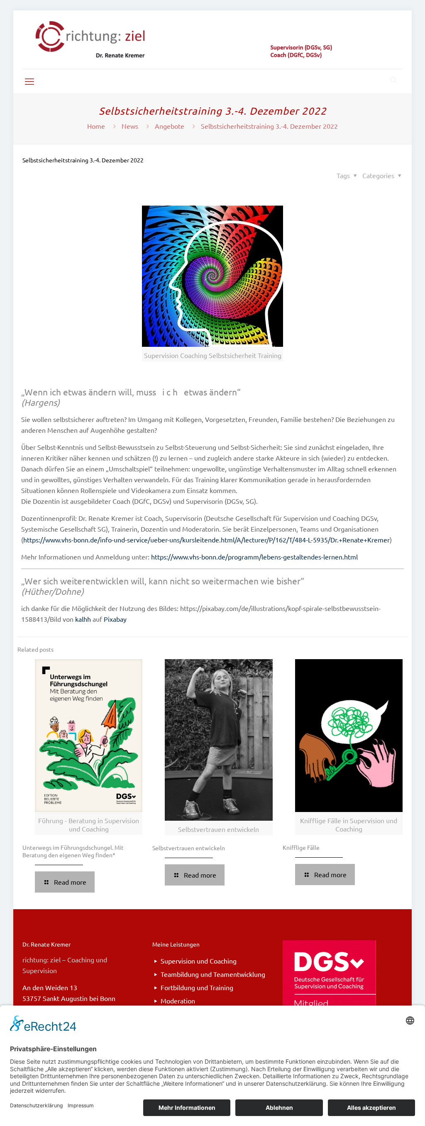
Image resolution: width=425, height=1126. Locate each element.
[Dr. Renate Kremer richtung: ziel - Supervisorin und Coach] (212, 39)
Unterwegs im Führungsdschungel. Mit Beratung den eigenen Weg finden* (73, 851)
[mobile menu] (29, 81)
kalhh (83, 619)
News (130, 126)
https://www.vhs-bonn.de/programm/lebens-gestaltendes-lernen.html (254, 556)
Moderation (178, 1000)
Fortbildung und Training (197, 987)
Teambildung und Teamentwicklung (213, 974)
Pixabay (115, 619)
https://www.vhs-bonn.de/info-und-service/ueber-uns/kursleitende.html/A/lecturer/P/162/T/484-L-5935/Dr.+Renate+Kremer (206, 539)
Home (96, 126)
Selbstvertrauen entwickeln (188, 847)
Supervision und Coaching (199, 961)
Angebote (169, 126)
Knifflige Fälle (301, 847)
